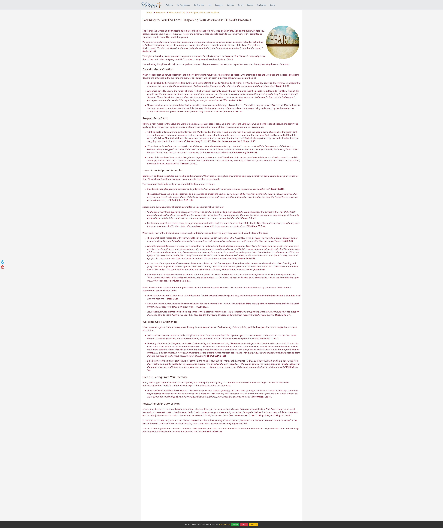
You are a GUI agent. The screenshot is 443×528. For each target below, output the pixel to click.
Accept (235, 524)
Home (149, 12)
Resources (219, 7)
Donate (272, 7)
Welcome (169, 5)
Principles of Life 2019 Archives (204, 12)
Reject (244, 524)
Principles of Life (177, 12)
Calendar (230, 5)
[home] (151, 5)
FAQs (209, 5)
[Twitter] (2, 262)
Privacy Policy (224, 524)
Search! (240, 5)
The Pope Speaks (183, 7)
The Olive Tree (198, 7)
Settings (253, 524)
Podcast (250, 5)
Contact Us (261, 7)
